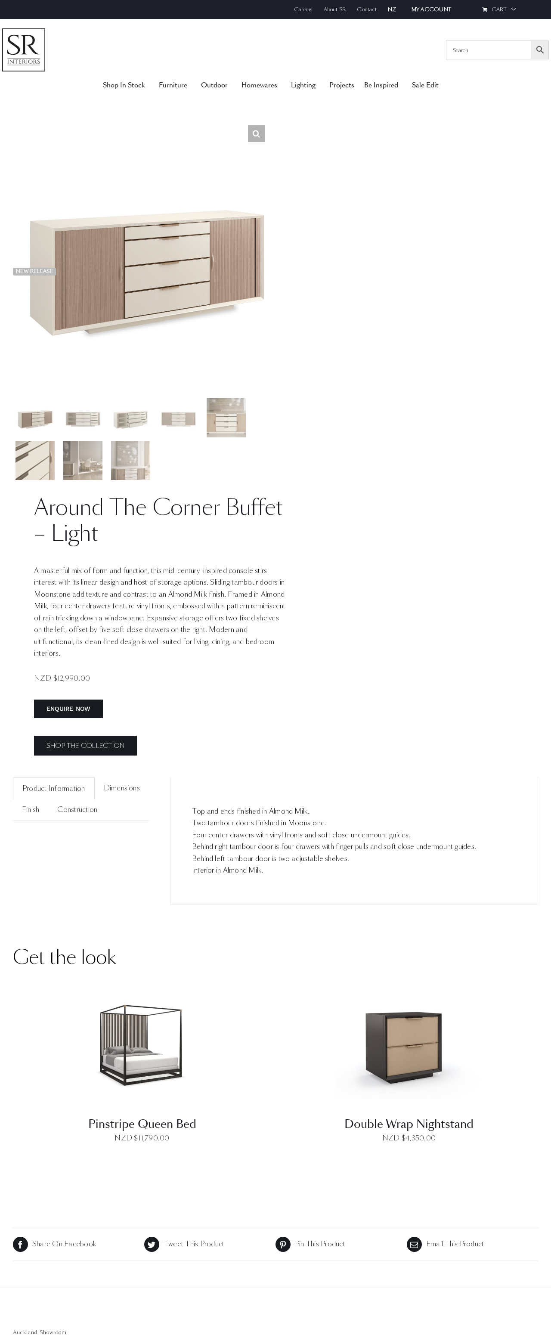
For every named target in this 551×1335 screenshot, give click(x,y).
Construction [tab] (77, 810)
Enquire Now (68, 708)
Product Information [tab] (53, 788)
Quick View (142, 1051)
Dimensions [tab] (122, 788)
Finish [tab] (30, 810)
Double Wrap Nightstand (409, 1124)
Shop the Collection (85, 745)
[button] (256, 133)
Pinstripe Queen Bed (142, 1124)
